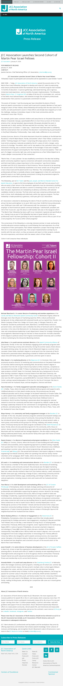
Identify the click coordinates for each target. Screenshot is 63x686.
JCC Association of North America (26, 83)
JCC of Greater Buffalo (54, 547)
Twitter (29, 611)
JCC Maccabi (36, 667)
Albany (15, 451)
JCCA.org (56, 609)
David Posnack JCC (53, 425)
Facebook (13, 611)
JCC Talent (20, 181)
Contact (24, 654)
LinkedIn (6, 611)
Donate (24, 665)
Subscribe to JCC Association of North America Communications (51, 663)
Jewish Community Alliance (48, 342)
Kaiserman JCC (47, 516)
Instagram (20, 611)
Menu (6, 14)
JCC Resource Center (16, 631)
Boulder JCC (54, 413)
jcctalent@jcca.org (34, 631)
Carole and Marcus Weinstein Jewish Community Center (19, 316)
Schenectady (5, 451)
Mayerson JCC (35, 360)
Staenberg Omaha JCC (44, 562)
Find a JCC (35, 656)
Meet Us (25, 651)
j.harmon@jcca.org (45, 72)
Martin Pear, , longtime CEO (16, 94)
